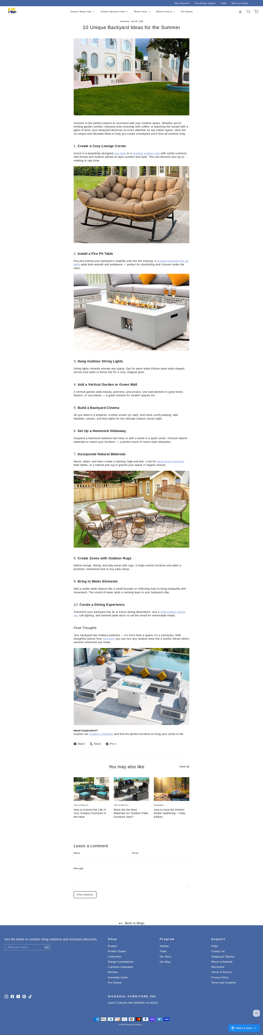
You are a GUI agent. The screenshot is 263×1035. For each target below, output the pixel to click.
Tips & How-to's (81, 805)
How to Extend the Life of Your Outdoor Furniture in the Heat (90, 813)
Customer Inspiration (120, 967)
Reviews (113, 972)
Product (112, 946)
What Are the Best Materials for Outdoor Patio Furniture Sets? (131, 813)
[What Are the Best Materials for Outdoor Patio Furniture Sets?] (131, 789)
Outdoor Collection (101, 734)
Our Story (165, 956)
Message (78, 868)
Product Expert (117, 951)
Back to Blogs (134, 923)
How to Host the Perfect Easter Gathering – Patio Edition (170, 813)
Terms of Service (221, 972)
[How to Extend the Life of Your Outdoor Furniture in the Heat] (91, 789)
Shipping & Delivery (223, 956)
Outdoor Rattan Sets (81, 11)
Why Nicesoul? (182, 3)
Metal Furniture (164, 11)
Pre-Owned (187, 11)
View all (184, 766)
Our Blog (165, 961)
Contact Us (218, 951)
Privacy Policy (220, 977)
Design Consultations (120, 961)
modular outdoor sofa (146, 153)
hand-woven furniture (170, 461)
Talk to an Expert (239, 3)
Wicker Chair (141, 11)
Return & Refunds (222, 961)
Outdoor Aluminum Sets (113, 11)
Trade (223, 3)
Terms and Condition (223, 982)
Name (77, 853)
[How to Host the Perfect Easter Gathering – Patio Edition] (171, 789)
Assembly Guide (118, 977)
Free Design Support (205, 3)
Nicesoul (108, 638)
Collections (114, 956)
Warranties (217, 967)
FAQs (214, 946)
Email (135, 853)
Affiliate (164, 946)
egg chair (120, 153)
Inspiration (125, 21)
